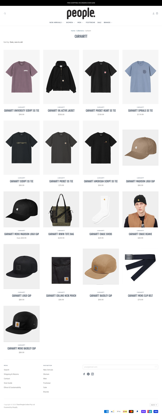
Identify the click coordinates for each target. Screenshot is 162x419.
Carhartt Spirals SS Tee (140, 110)
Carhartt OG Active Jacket (61, 110)
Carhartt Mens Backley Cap (21, 348)
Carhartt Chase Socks (100, 234)
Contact (7, 379)
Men (79, 22)
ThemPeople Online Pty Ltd (25, 404)
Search (6, 370)
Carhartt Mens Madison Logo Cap (21, 234)
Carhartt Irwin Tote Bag (61, 234)
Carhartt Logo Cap (21, 295)
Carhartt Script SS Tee (21, 181)
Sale (99, 22)
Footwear (90, 22)
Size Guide (8, 383)
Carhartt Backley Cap (101, 295)
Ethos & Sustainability (12, 387)
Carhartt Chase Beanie (140, 234)
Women (69, 22)
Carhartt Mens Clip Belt (140, 295)
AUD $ (153, 405)
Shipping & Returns (11, 374)
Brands (107, 22)
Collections (80, 31)
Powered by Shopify (10, 407)
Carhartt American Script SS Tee (101, 181)
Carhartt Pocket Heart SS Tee (101, 110)
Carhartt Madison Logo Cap (140, 181)
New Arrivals (55, 22)
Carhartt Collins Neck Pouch (61, 295)
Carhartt (21, 107)
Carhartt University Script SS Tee (21, 110)
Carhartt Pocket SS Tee (61, 181)
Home (73, 31)
